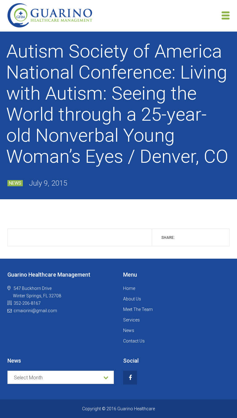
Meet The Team (138, 309)
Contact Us (134, 340)
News (15, 183)
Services (131, 319)
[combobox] (60, 377)
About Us (132, 298)
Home (129, 288)
